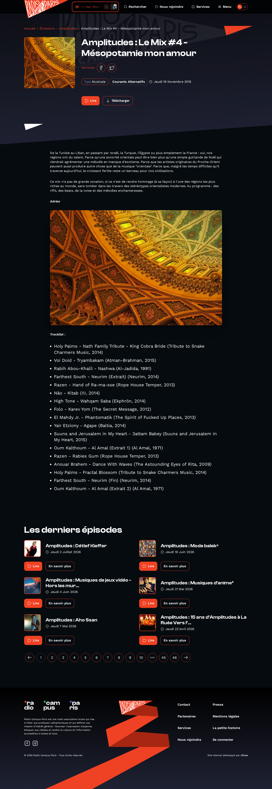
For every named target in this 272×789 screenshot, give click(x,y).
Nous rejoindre (171, 7)
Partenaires (187, 716)
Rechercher (138, 7)
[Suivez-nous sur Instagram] (35, 743)
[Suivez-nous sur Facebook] (27, 743)
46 (174, 657)
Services (203, 7)
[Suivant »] (185, 657)
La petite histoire (226, 728)
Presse (218, 704)
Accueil (29, 28)
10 (141, 657)
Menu (227, 7)
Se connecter (223, 740)
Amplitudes (68, 28)
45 (163, 657)
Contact (184, 704)
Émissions (47, 28)
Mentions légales (226, 716)
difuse (244, 755)
